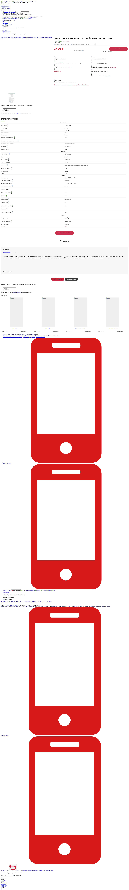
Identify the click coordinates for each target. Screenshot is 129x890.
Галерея (20, 337)
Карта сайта (6, 592)
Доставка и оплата (7, 24)
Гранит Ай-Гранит (16, 328)
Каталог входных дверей (9, 20)
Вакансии (38, 337)
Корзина (2, 4)
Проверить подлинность (30, 17)
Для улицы (30, 334)
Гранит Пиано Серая (112, 328)
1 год (66, 226)
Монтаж (46, 335)
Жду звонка (6, 110)
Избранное (3, 7)
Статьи (26, 335)
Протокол (108, 75)
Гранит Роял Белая (6, 252)
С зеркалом (35, 334)
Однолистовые (17, 334)
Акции (4, 335)
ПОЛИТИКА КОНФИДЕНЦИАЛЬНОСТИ (11, 601)
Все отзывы (58, 279)
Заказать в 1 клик (23, 331)
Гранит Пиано (48, 328)
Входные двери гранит (8, 334)
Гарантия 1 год (57, 71)
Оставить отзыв (71, 279)
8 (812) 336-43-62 (7, 463)
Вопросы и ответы (14, 337)
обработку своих (17, 113)
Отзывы (8, 337)
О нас (4, 337)
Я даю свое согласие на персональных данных (16, 113)
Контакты (5, 26)
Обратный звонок (27, 14)
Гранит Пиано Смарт (80, 328)
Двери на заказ (6, 21)
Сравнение (3, 9)
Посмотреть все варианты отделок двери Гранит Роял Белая (71, 85)
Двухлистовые (24, 334)
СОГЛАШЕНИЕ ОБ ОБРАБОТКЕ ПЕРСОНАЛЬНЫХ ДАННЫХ (36, 601)
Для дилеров (6, 25)
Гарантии (5, 23)
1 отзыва (67, 41)
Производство (26, 337)
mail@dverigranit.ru (30, 590)
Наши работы (32, 335)
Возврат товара (56, 335)
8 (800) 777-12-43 (7, 590)
